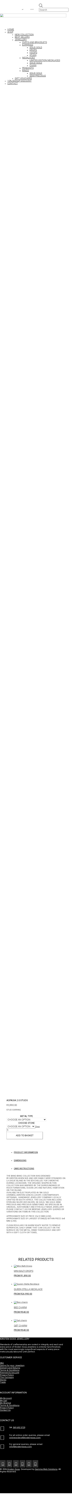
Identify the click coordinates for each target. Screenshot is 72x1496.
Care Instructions (24, 1168)
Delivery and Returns (10, 1368)
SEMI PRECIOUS (38, 75)
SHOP (10, 32)
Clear (37, 1126)
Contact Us (5, 1410)
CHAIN (33, 65)
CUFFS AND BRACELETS (34, 42)
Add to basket (24, 1135)
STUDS (33, 55)
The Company (7, 1377)
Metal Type (26, 1116)
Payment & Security (9, 1372)
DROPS (33, 50)
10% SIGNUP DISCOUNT (19, 81)
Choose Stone (26, 1123)
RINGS (25, 70)
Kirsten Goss (13, 1469)
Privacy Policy (7, 1375)
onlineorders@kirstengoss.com (25, 1437)
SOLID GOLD (36, 47)
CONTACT (12, 83)
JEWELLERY (21, 39)
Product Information (26, 1152)
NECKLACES (28, 57)
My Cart (3, 1400)
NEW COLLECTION (24, 34)
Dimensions (20, 1160)
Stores (3, 1380)
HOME (10, 29)
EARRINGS (27, 45)
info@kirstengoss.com (20, 1446)
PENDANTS (28, 68)
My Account (6, 1398)
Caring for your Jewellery (12, 1365)
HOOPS (33, 52)
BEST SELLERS (22, 37)
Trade (3, 1382)
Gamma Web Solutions (46, 1469)
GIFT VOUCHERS (23, 78)
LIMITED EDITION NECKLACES (45, 60)
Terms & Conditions (9, 1370)
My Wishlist (5, 1403)
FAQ (2, 1363)
